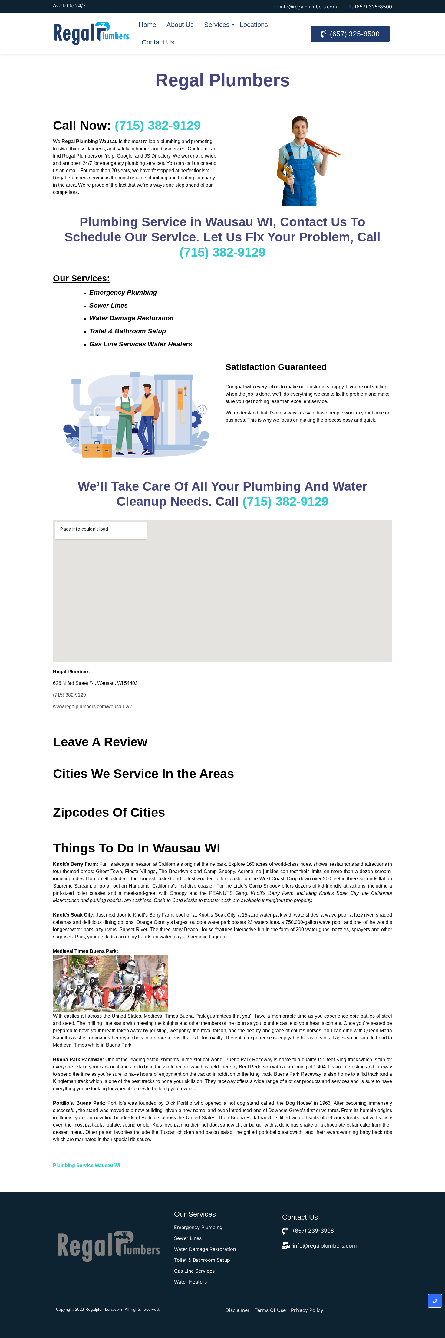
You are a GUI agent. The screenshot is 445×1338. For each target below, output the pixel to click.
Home (147, 24)
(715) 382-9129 (69, 695)
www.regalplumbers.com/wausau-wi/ (92, 706)
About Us (180, 24)
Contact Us (158, 42)
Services (216, 24)
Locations (254, 24)
